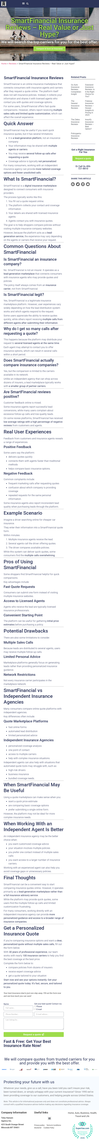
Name (6, 1004)
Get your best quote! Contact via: (48, 1004)
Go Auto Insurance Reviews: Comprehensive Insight (77, 89)
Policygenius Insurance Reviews (76, 135)
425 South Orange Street (12, 1124)
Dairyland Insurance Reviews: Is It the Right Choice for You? (90, 91)
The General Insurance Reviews (75, 104)
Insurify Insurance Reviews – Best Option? (89, 124)
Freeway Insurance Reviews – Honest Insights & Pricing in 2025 (89, 108)
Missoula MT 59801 (10, 1127)
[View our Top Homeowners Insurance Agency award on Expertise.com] (82, 1130)
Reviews (12, 63)
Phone (39, 1006)
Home (4, 63)
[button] (23, 3)
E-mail (39, 1009)
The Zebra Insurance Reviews (75, 121)
